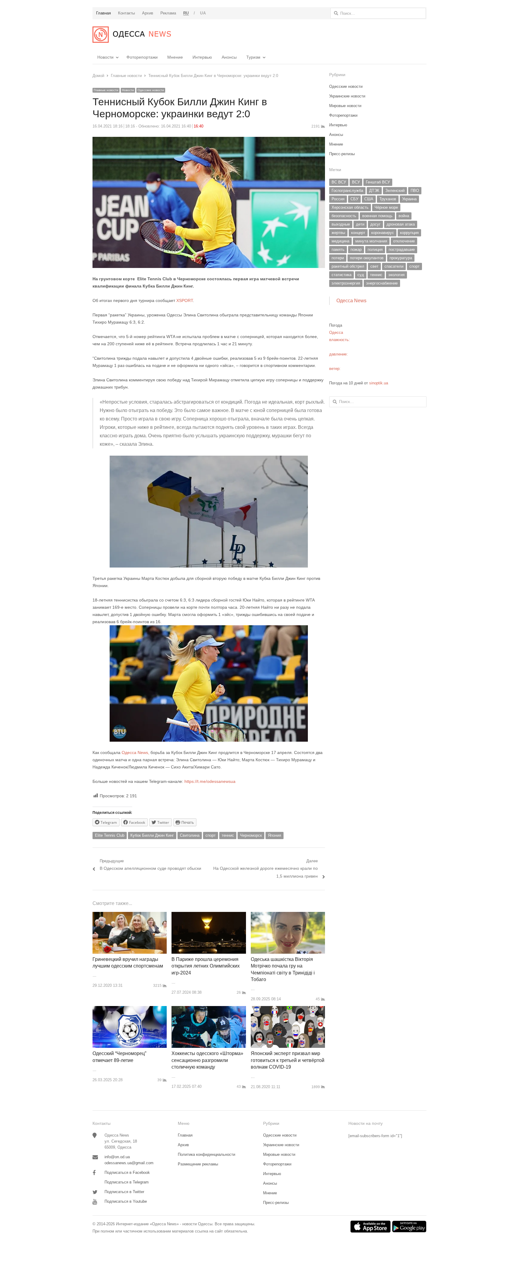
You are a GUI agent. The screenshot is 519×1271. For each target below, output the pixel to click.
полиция (375, 249)
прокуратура (401, 258)
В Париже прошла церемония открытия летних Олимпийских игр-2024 (205, 966)
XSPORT (184, 300)
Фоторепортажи (142, 57)
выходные (341, 224)
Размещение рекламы (198, 1164)
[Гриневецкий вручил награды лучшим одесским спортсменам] (130, 915)
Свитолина (189, 835)
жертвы (338, 232)
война (404, 216)
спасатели (393, 266)
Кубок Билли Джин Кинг (152, 835)
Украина (409, 199)
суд (360, 274)
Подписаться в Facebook (127, 1172)
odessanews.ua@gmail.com (129, 1163)
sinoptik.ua (378, 383)
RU (186, 13)
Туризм (253, 57)
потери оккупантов (367, 258)
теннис (228, 835)
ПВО (415, 190)
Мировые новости (345, 105)
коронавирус (382, 232)
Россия (338, 199)
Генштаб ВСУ (378, 182)
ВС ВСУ (339, 182)
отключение (404, 241)
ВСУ (356, 182)
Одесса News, (135, 752)
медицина (340, 241)
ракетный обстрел (348, 266)
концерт (358, 232)
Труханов (387, 199)
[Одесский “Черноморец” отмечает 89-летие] (130, 1009)
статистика (341, 274)
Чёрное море (386, 207)
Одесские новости (151, 90)
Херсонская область (350, 207)
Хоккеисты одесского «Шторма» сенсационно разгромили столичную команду (207, 1060)
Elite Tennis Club (109, 835)
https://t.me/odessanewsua (209, 781)
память (338, 249)
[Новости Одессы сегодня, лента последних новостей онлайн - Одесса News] (132, 34)
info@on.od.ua (117, 1157)
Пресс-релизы (342, 154)
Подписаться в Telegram (127, 1182)
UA (203, 13)
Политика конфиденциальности (206, 1154)
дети (360, 224)
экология (396, 274)
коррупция (409, 232)
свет (374, 266)
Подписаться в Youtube (126, 1201)
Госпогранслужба (347, 190)
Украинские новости (347, 96)
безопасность (344, 216)
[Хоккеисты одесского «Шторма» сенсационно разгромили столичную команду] (208, 1009)
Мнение (175, 57)
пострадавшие (402, 249)
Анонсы (229, 57)
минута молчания (371, 241)
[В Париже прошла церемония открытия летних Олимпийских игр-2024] (208, 915)
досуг (375, 224)
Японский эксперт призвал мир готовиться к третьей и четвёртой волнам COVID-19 (287, 1060)
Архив (183, 1145)
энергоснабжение (382, 283)
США (368, 199)
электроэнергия (346, 283)
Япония (274, 835)
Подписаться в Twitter (124, 1191)
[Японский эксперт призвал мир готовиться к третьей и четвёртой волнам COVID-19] (288, 1009)
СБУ (354, 199)
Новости (105, 57)
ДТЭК (374, 190)
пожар (356, 249)
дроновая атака (401, 224)
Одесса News (351, 300)
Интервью (202, 57)
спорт (210, 835)
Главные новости (106, 90)
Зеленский (395, 190)
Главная (185, 1135)
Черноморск (251, 835)
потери (338, 258)
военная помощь (377, 216)
